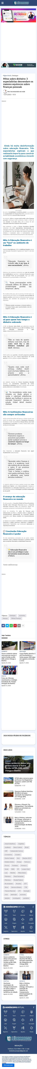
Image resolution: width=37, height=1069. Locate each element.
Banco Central (18, 847)
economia (22, 615)
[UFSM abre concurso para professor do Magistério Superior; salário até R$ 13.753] (8, 780)
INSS (12, 869)
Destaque (15, 75)
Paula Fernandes (18, 876)
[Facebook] (3, 625)
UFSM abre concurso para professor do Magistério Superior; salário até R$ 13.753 (24, 780)
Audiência (7, 847)
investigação (16, 898)
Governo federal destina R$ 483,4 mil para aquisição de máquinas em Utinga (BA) (24, 794)
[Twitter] (7, 625)
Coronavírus (8, 855)
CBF (6, 851)
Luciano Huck (26, 869)
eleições (7, 898)
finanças (5, 618)
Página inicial (7, 75)
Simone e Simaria (16, 887)
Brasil (26, 847)
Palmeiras (8, 876)
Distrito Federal (9, 858)
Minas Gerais (22, 873)
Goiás (6, 869)
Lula (6, 873)
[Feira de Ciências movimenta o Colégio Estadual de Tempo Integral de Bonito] (10, 670)
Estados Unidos (9, 862)
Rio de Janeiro (9, 884)
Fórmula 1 (24, 865)
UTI (19, 891)
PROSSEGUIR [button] (8, 1065)
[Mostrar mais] (23, 625)
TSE (25, 887)
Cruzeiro (17, 855)
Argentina (21, 844)
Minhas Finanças (16, 618)
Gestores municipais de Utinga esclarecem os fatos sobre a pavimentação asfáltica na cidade (10, 987)
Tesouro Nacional (10, 891)
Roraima (18, 884)
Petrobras (8, 880)
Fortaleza (15, 865)
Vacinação (27, 891)
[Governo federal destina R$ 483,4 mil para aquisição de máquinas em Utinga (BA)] (8, 793)
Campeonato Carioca (16, 851)
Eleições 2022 (27, 858)
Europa (19, 862)
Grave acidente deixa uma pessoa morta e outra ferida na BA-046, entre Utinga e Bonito (9, 657)
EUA (18, 858)
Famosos (27, 862)
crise (6, 895)
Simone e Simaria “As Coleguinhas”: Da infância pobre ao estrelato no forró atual (24, 807)
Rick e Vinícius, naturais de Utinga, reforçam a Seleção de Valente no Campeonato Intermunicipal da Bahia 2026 (23, 822)
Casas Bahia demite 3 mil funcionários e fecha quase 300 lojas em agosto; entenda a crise (27, 657)
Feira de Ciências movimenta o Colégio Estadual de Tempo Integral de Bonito (9, 680)
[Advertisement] (18, 41)
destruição (14, 895)
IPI (18, 869)
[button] (2, 3)
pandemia (26, 898)
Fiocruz (7, 865)
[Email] (19, 625)
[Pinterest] (15, 625)
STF (25, 884)
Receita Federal (18, 880)
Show (6, 887)
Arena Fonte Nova (10, 844)
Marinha (12, 873)
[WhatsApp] (11, 625)
